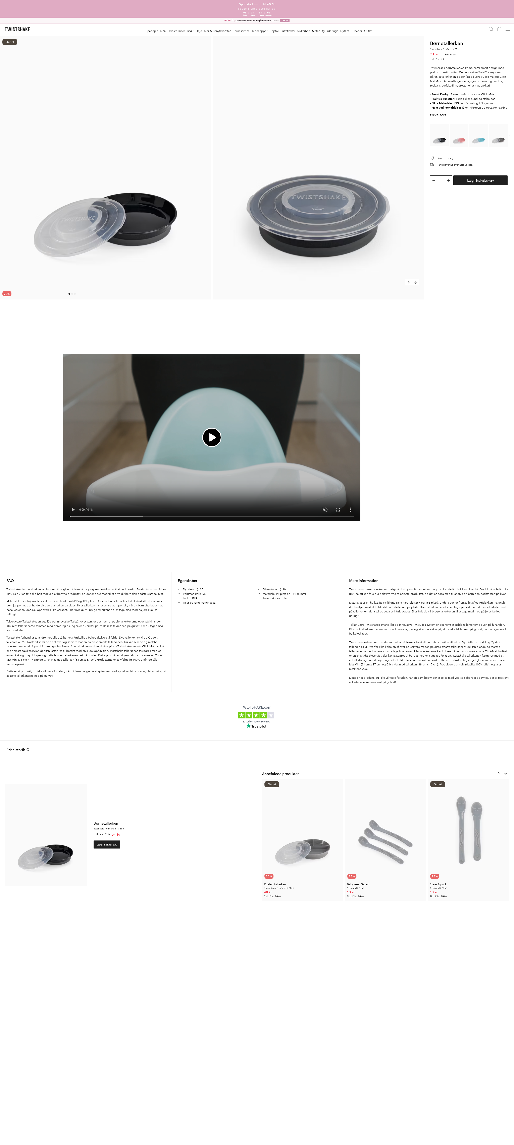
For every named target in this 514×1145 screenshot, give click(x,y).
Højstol (274, 31)
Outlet (368, 31)
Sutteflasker (288, 31)
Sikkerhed (303, 31)
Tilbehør (356, 31)
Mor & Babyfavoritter (217, 31)
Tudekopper (259, 31)
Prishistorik (15, 749)
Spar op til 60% (156, 31)
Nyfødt (344, 31)
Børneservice (241, 31)
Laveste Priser (176, 31)
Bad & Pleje (194, 31)
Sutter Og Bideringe (325, 31)
